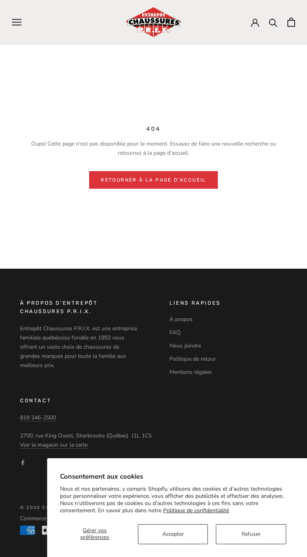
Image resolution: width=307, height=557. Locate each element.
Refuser (251, 534)
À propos (181, 319)
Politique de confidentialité (196, 510)
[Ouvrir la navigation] (17, 22)
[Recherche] (273, 22)
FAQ (175, 332)
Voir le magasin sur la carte (54, 445)
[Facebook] (23, 462)
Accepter (173, 534)
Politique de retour (192, 359)
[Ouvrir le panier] (291, 22)
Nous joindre (185, 345)
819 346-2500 (38, 417)
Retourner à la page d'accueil (153, 180)
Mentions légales (190, 372)
